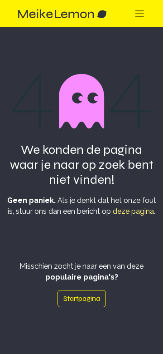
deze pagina (133, 211)
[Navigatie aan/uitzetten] (139, 13)
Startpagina (81, 298)
